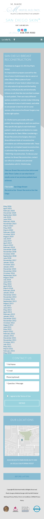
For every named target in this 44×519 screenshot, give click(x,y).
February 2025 (9, 211)
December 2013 (9, 295)
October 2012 (9, 323)
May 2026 (7, 206)
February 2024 (9, 221)
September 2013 (9, 301)
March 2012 (8, 331)
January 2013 (8, 316)
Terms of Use (25, 396)
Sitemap (6, 497)
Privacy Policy (14, 497)
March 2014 (8, 288)
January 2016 (8, 262)
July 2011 (7, 344)
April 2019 (7, 243)
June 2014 (7, 282)
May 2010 (7, 353)
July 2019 (7, 239)
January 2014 (8, 292)
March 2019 (8, 245)
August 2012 (8, 325)
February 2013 (9, 314)
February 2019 (9, 247)
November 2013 (9, 297)
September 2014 (9, 275)
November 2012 (9, 320)
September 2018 (9, 256)
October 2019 (9, 234)
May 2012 (7, 329)
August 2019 (8, 236)
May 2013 (7, 310)
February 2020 (9, 232)
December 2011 (9, 338)
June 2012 (7, 327)
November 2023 (9, 223)
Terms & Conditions (25, 497)
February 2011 (9, 351)
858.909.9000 (27, 32)
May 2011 (7, 346)
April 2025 (7, 208)
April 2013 (7, 312)
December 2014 (9, 269)
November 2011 (9, 340)
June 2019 (7, 241)
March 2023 (8, 226)
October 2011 (9, 342)
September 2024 (9, 215)
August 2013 (8, 303)
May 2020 (7, 228)
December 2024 (9, 213)
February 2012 (9, 333)
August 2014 (8, 277)
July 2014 (7, 280)
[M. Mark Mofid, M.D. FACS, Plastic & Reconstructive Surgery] (22, 10)
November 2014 (9, 271)
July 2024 (7, 217)
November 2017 (9, 260)
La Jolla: (5, 39)
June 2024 (7, 219)
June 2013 (7, 308)
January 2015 (8, 267)
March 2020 (8, 230)
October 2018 (9, 254)
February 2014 (9, 290)
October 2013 (9, 299)
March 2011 (8, 349)
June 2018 (7, 258)
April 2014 (7, 286)
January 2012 (8, 336)
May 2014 (7, 284)
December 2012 (9, 318)
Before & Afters (22, 476)
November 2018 (9, 251)
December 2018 (9, 249)
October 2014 (9, 273)
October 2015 (9, 264)
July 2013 (7, 305)
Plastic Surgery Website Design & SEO (17, 493)
